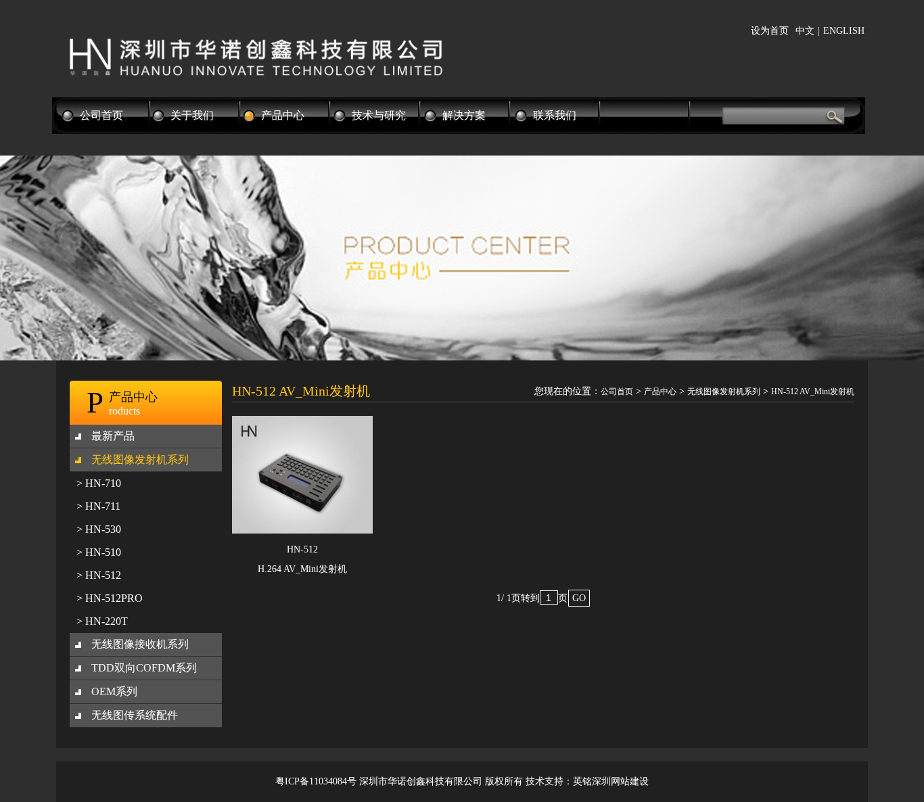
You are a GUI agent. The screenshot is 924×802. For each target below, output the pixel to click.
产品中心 (282, 115)
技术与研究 (379, 115)
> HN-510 (98, 552)
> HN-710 (98, 483)
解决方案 (464, 115)
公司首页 (101, 115)
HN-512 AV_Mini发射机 (812, 391)
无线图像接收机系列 (140, 644)
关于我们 (192, 115)
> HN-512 (98, 575)
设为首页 (770, 31)
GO (579, 598)
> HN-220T (102, 621)
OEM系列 (114, 691)
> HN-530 (98, 529)
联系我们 (554, 115)
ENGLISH (843, 31)
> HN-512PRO (109, 598)
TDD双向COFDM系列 (144, 668)
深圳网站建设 (620, 781)
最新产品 (113, 436)
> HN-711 (98, 506)
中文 (804, 31)
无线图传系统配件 (134, 715)
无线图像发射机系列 (140, 459)
